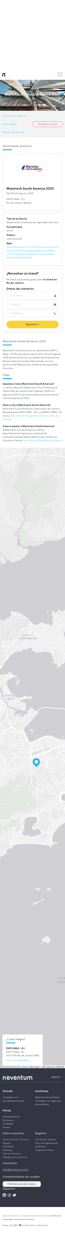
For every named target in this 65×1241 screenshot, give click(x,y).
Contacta (8, 1146)
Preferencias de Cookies (22, 1184)
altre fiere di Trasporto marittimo (43, 440)
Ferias (7, 1110)
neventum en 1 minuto (16, 1139)
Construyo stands (45, 1139)
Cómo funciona (12, 1154)
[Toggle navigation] (60, 74)
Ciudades (8, 1124)
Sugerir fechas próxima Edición (31, 106)
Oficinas (7, 1150)
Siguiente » (32, 324)
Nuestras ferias (11, 1117)
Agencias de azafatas (47, 1097)
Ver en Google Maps (17, 1060)
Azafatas (41, 1091)
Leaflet (25, 1066)
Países (6, 1127)
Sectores (8, 1120)
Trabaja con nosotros (15, 1157)
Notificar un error (48, 124)
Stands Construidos (13, 132)
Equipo (7, 1143)
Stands (7, 1091)
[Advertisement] (32, 34)
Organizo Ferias (44, 1150)
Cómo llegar (9, 124)
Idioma (55, 1077)
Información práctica (14, 116)
